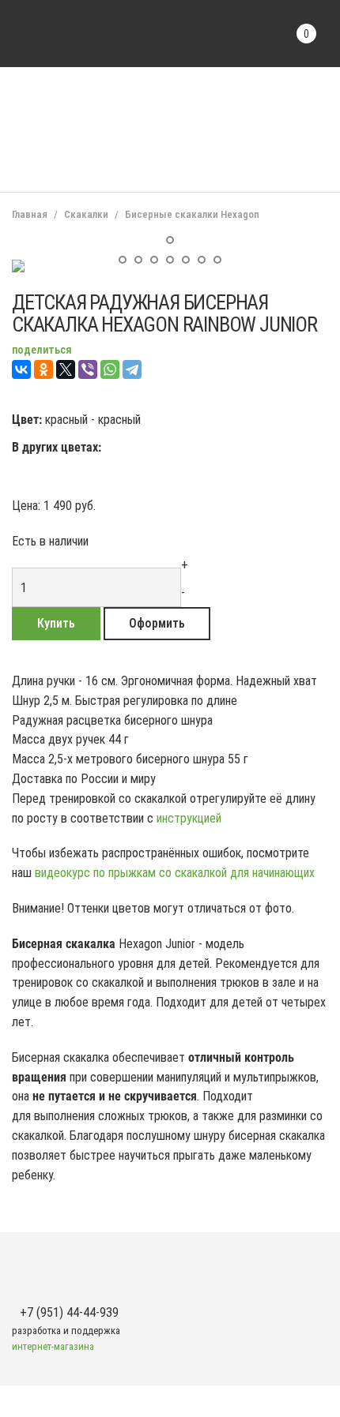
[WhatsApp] (109, 369)
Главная (29, 214)
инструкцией (191, 818)
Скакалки (86, 214)
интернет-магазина (53, 1346)
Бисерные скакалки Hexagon (192, 214)
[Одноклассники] (43, 369)
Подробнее (126, 261)
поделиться (42, 349)
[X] (65, 369)
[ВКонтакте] (21, 369)
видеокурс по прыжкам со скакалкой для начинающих (175, 872)
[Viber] (87, 369)
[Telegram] (132, 369)
